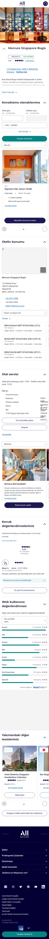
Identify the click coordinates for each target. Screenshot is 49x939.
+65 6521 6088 (11, 298)
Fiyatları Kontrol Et (24, 934)
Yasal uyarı (6, 911)
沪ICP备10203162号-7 (10, 923)
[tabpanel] (24, 190)
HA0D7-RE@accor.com (14, 306)
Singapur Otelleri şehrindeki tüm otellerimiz (24, 813)
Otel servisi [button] (10, 374)
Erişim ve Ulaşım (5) (12, 313)
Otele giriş (8, 112)
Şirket (4, 850)
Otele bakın (19, 795)
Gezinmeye (7, 861)
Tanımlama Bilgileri (9, 908)
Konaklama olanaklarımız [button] (21, 102)
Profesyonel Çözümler (12, 855)
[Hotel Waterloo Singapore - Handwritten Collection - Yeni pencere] (19, 758)
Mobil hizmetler (9, 867)
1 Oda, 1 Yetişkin (10, 125)
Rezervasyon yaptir (23, 505)
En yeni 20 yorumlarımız (24, 590)
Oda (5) (7, 145)
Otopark (24, 427)
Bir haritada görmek (15, 788)
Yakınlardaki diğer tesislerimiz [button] (15, 737)
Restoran (7, 444)
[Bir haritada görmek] (24, 261)
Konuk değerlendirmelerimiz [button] (18, 524)
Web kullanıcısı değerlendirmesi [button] (14, 604)
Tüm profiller (9, 620)
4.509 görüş (29, 61)
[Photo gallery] (24, 25)
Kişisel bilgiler (7, 905)
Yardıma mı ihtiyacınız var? (15, 873)
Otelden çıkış (32, 112)
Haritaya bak (21, 72)
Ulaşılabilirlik (6, 434)
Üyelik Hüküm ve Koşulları (11, 902)
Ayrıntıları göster (10, 498)
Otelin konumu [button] (13, 241)
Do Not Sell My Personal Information (15, 914)
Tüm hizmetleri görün (24, 420)
